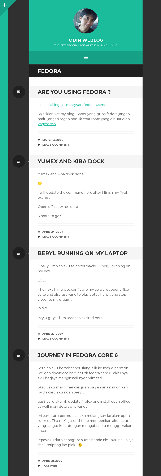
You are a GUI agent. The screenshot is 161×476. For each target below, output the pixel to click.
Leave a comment (55, 144)
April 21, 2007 (52, 460)
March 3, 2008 (53, 139)
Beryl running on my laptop (83, 253)
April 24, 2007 (52, 231)
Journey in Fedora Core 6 (78, 355)
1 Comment (50, 465)
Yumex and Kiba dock (71, 161)
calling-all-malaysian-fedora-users (76, 105)
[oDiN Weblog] (86, 20)
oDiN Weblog (86, 40)
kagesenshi (47, 124)
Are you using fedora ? (74, 92)
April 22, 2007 (52, 333)
